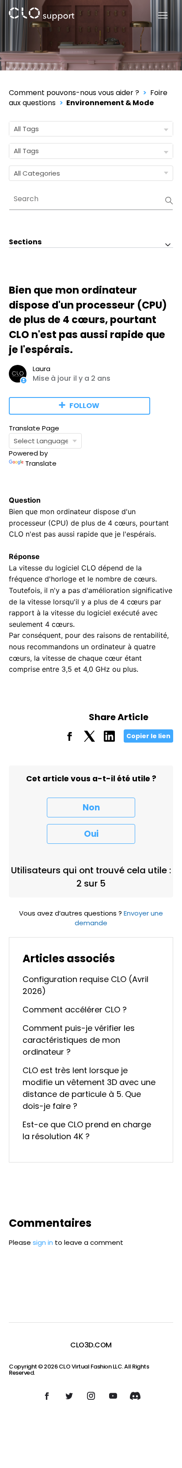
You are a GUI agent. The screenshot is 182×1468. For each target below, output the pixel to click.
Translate (41, 463)
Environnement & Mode (110, 103)
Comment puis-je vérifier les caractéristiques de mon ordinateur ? (79, 1040)
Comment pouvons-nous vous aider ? (74, 93)
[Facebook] (69, 739)
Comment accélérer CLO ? (75, 1009)
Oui (91, 834)
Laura (41, 368)
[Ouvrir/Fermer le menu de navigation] (157, 15)
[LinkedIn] (109, 739)
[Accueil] (41, 15)
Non (91, 807)
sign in (43, 1242)
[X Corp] (89, 739)
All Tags (26, 128)
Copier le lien (148, 736)
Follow (84, 406)
